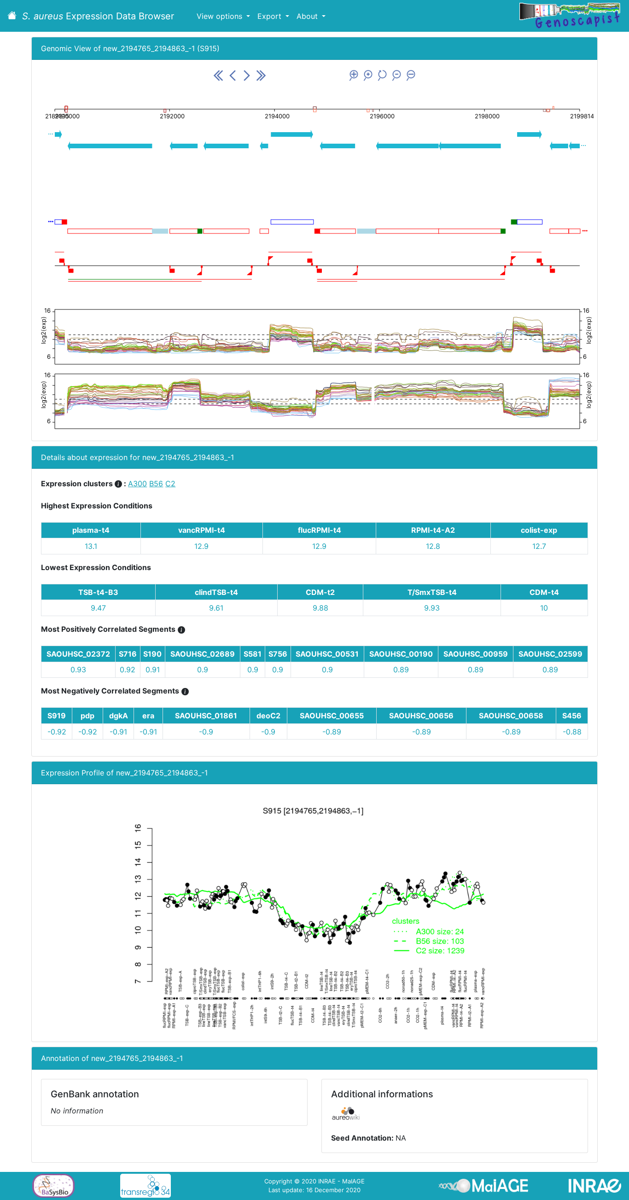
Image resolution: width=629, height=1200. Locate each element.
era (148, 715)
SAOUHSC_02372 (78, 653)
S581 (253, 653)
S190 (152, 653)
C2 (170, 483)
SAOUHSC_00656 (421, 715)
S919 (56, 715)
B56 (156, 483)
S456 (572, 715)
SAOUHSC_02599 (550, 653)
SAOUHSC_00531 (327, 653)
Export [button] (270, 16)
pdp (87, 715)
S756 (277, 653)
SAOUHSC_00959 (475, 653)
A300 (137, 483)
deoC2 (268, 715)
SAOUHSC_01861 (206, 715)
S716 (128, 653)
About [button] (308, 16)
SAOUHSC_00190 (401, 653)
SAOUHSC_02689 (202, 653)
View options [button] (221, 16)
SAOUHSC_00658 (511, 715)
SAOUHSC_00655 (332, 715)
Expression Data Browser (98, 16)
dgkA (118, 715)
